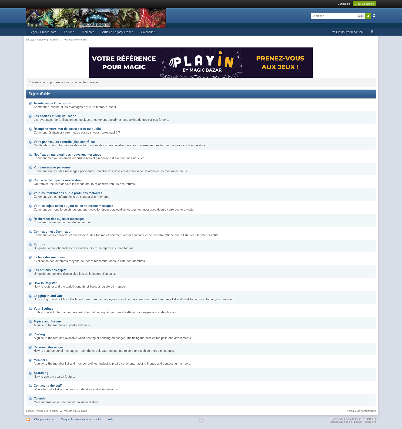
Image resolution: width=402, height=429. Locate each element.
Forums (69, 32)
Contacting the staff (48, 385)
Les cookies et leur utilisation (55, 116)
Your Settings (43, 308)
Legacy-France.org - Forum (42, 410)
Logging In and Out (48, 296)
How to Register (45, 283)
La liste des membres (49, 257)
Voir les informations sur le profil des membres (68, 193)
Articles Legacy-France (117, 32)
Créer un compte (364, 3)
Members (40, 360)
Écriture (39, 244)
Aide (110, 419)
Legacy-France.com (43, 32)
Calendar (40, 398)
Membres (88, 32)
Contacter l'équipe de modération (58, 180)
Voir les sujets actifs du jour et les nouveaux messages (73, 206)
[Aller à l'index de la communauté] (96, 18)
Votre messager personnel (52, 167)
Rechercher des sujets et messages (59, 219)
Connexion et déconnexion (53, 231)
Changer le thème (44, 419)
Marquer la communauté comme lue (81, 419)
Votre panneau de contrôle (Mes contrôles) (64, 142)
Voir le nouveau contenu (348, 32)
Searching (41, 373)
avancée (374, 16)
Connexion (344, 3)
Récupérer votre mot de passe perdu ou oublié (67, 129)
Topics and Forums (48, 321)
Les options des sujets (50, 270)
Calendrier (147, 32)
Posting (39, 334)
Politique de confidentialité (361, 410)
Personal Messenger (48, 347)
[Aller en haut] (201, 420)
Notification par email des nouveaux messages (67, 154)
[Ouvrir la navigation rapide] (371, 32)
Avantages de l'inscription (52, 103)
